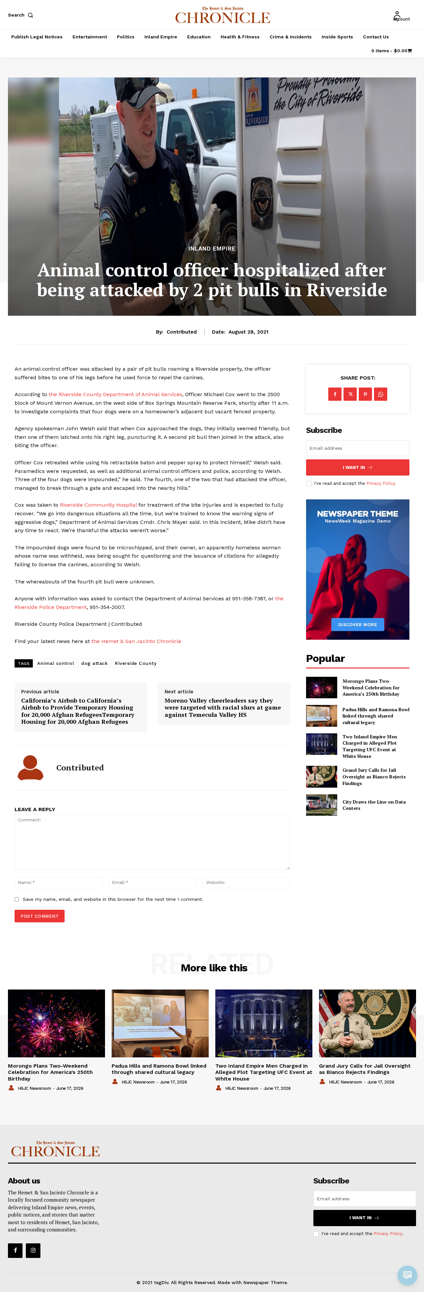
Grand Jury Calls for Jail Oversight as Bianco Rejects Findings (374, 776)
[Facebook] (335, 394)
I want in (354, 467)
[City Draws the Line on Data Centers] (321, 805)
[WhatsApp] (380, 394)
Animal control (55, 663)
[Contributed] (30, 767)
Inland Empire (212, 249)
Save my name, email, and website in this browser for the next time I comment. (113, 899)
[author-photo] (12, 1088)
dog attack (94, 663)
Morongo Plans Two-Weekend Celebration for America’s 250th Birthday (371, 687)
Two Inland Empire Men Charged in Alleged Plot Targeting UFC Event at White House (370, 746)
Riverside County (135, 663)
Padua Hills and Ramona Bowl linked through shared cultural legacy (376, 715)
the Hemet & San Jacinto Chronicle (135, 641)
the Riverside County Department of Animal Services (114, 394)
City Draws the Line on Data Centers (374, 805)
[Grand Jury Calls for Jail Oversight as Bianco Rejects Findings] (321, 776)
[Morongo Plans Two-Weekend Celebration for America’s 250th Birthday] (321, 687)
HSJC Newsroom (34, 1088)
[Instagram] (33, 1250)
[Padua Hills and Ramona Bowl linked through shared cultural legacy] (321, 715)
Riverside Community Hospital (98, 505)
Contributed (182, 332)
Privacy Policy (380, 483)
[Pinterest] (365, 394)
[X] (350, 394)
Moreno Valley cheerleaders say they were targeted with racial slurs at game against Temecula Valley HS (223, 707)
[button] (22, 15)
